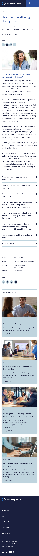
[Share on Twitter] (3, 44)
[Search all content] (29, 3)
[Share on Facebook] (7, 44)
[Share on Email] (14, 44)
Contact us (5, 511)
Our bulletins (6, 533)
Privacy (4, 516)
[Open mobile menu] (35, 3)
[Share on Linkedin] (10, 44)
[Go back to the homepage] (12, 4)
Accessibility (6, 527)
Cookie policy (6, 522)
